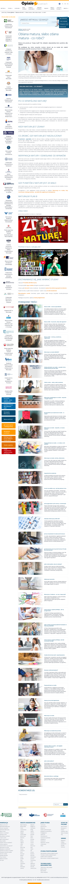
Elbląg (32, 829)
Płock (21, 852)
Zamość (22, 868)
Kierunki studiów (39, 8)
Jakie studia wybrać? (4, 839)
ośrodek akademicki (51, 290)
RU (67, 4)
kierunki (27, 288)
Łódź (21, 845)
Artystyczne (43, 841)
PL (62, 4)
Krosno (32, 841)
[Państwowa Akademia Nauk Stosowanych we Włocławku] (6, 815)
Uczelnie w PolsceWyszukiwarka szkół (8, 406)
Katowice (22, 837)
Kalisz (32, 836)
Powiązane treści (64, 24)
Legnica (22, 842)
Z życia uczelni (3, 837)
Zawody (46, 8)
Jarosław (32, 834)
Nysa (32, 847)
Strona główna (10, 12)
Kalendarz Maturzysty (4, 829)
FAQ (62, 834)
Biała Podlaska (23, 824)
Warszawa (33, 865)
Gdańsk (22, 831)
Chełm (21, 828)
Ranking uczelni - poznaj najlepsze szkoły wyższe (8, 438)
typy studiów (30, 285)
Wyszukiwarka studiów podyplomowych (49, 853)
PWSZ (42, 845)
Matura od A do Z (20, 12)
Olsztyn (22, 849)
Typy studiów (3, 841)
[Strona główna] (34, 4)
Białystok (32, 824)
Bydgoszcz (33, 826)
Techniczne (43, 824)
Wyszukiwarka (63, 18)
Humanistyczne (44, 836)
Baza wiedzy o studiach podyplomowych (49, 858)
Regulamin (63, 840)
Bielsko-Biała (23, 826)
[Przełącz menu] (58, 18)
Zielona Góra (33, 868)
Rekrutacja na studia (4, 847)
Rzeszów (32, 855)
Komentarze (63, 26)
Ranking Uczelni (3, 834)
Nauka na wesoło (3, 858)
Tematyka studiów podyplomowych (48, 855)
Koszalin (32, 839)
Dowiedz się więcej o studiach (6, 850)
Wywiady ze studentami (5, 849)
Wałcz (21, 865)
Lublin (21, 844)
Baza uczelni (24, 8)
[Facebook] (59, 4)
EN (65, 4)
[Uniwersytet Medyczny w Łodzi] (34, 815)
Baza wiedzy (43, 870)
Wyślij (65, 804)
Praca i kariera (52, 8)
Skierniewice (33, 857)
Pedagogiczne (44, 833)
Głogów (22, 833)
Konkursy (63, 847)
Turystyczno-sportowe (45, 837)
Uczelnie (17, 8)
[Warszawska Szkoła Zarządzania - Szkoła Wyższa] (63, 815)
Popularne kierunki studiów (6, 852)
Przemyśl (22, 853)
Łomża (32, 844)
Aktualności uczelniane (7, 432)
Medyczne (43, 828)
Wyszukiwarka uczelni (24, 293)
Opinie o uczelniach (31, 8)
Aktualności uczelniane (5, 836)
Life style (2, 860)
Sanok (21, 857)
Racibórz (32, 853)
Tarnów (22, 861)
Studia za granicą (8, 445)
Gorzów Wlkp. (23, 834)
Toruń (32, 861)
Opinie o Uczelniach (4, 833)
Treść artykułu (63, 21)
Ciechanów (33, 828)
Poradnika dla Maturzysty (30, 282)
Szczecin (32, 858)
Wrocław (32, 866)
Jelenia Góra (23, 836)
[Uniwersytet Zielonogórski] (49, 815)
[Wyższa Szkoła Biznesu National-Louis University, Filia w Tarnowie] (20, 815)
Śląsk (21, 860)
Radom (22, 855)
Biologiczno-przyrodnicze (46, 831)
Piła (31, 850)
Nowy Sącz (33, 845)
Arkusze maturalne (4, 828)
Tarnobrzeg (33, 860)
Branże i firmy (43, 869)
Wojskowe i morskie (45, 842)
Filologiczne (43, 839)
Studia (9, 8)
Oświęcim (22, 850)
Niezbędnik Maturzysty (7, 412)
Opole (32, 849)
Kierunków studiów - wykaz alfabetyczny (8, 400)
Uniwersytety (43, 844)
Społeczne (43, 834)
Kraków (22, 841)
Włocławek (22, 866)
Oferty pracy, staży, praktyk (46, 867)
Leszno (32, 842)
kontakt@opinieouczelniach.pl (60, 877)
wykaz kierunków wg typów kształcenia (56, 288)
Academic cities (64, 831)
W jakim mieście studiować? (6, 842)
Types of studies (64, 833)
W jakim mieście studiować (46, 856)
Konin (21, 839)
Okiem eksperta (44, 872)
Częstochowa (23, 829)
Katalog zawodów (4, 855)
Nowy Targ (22, 847)
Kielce (32, 837)
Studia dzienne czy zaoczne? (6, 845)
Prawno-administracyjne (46, 829)
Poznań (32, 852)
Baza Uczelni (3, 831)
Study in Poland (58, 8)
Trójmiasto (22, 863)
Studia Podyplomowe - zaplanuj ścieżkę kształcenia (8, 451)
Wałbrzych (33, 863)
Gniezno (32, 833)
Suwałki (22, 858)
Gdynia (32, 831)
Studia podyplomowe (39, 297)
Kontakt (62, 845)
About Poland (64, 826)
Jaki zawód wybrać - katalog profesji (8, 425)
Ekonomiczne (43, 826)
